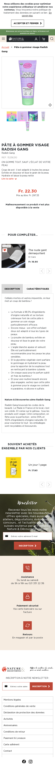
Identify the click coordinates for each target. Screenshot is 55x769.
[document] (27, 14)
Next (49, 271)
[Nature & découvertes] (16, 38)
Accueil (5, 47)
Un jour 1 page (37, 464)
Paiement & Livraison (15, 738)
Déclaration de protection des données (24, 712)
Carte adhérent (11, 744)
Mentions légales (12, 700)
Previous (42, 271)
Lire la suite (8, 179)
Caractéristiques (38, 289)
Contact (8, 751)
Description (12, 289)
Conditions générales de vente (19, 706)
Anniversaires (10, 725)
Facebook (24, 761)
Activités (8, 719)
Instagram (30, 761)
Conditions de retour (14, 731)
